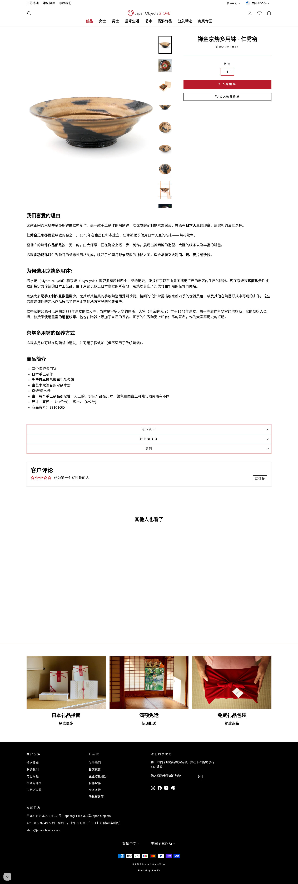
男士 (115, 21)
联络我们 (65, 3)
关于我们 (95, 763)
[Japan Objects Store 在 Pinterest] (173, 787)
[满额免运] (149, 682)
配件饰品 (165, 21)
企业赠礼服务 (98, 776)
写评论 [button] (260, 479)
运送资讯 (149, 429)
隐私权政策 (96, 796)
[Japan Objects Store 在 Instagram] (153, 787)
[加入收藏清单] (81, 604)
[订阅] (200, 776)
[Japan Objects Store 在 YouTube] (166, 787)
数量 (227, 63)
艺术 (148, 21)
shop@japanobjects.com (43, 830)
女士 (102, 21)
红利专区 (205, 21)
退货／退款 (34, 790)
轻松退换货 (149, 439)
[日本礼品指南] (66, 682)
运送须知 (33, 763)
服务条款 (95, 790)
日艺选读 (33, 3)
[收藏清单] (259, 13)
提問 (149, 448)
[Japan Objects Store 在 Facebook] (160, 787)
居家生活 (132, 21)
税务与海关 (34, 783)
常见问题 (49, 3)
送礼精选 (185, 21)
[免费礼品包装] (231, 682)
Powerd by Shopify (149, 870)
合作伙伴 (95, 783)
